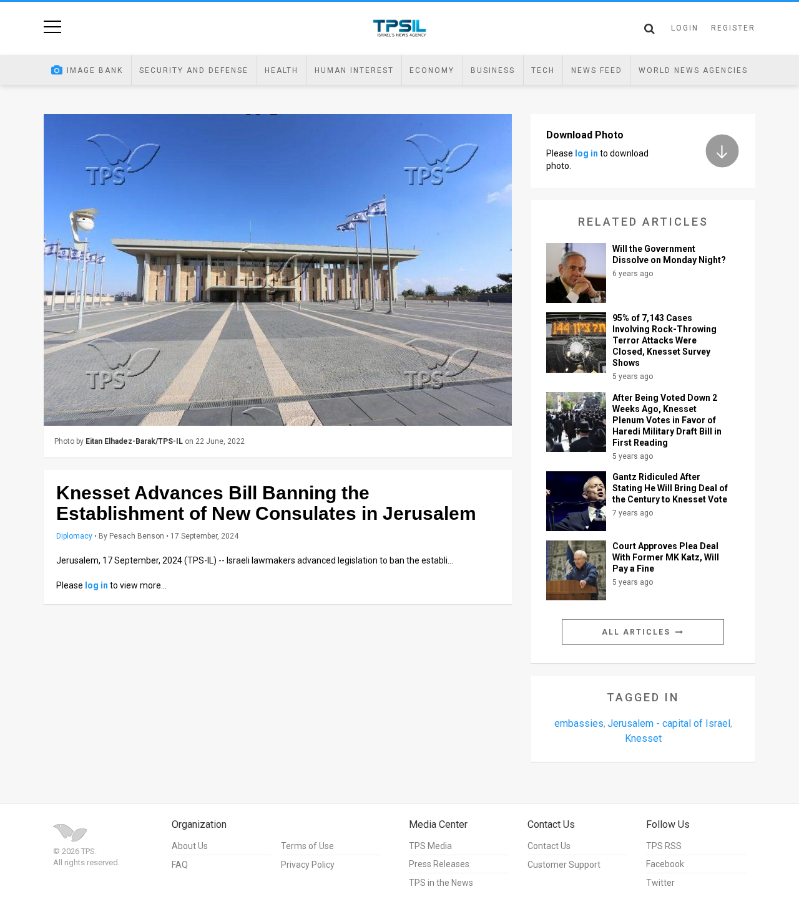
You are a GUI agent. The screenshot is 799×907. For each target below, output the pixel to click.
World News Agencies (693, 70)
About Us (190, 846)
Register (733, 28)
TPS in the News (441, 883)
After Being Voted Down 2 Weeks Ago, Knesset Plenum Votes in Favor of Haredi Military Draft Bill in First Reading (667, 420)
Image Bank (95, 70)
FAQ (180, 865)
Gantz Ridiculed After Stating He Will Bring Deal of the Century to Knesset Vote (670, 488)
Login (685, 28)
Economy (431, 70)
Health (281, 70)
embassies (579, 723)
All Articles (638, 632)
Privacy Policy (308, 865)
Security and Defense (193, 70)
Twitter (660, 883)
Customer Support (563, 865)
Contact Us (549, 846)
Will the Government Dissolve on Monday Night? (669, 254)
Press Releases (439, 864)
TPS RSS (664, 846)
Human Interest (354, 70)
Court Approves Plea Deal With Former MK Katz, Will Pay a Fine (665, 557)
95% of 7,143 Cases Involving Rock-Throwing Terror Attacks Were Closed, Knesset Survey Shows (664, 340)
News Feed (596, 70)
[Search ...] (649, 28)
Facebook (665, 864)
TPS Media (430, 846)
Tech (543, 70)
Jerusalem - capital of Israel (668, 723)
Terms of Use (307, 846)
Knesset (643, 738)
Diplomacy (74, 536)
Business (493, 70)
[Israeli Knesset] (278, 270)
